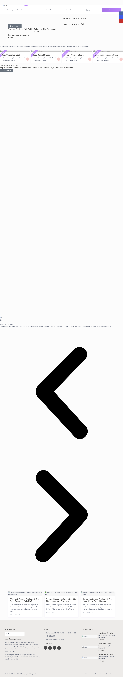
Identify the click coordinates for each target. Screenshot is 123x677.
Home (26, 6)
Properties (36, 6)
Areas (47, 6)
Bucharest (22, 58)
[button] (61, 393)
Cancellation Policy (112, 674)
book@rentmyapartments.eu (55, 639)
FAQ (74, 6)
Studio (5, 60)
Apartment (100, 60)
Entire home (11, 60)
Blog (66, 6)
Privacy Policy (99, 674)
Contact (83, 6)
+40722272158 (50, 636)
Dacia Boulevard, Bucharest (11, 58)
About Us (57, 6)
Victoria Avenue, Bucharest (73, 58)
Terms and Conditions (86, 674)
